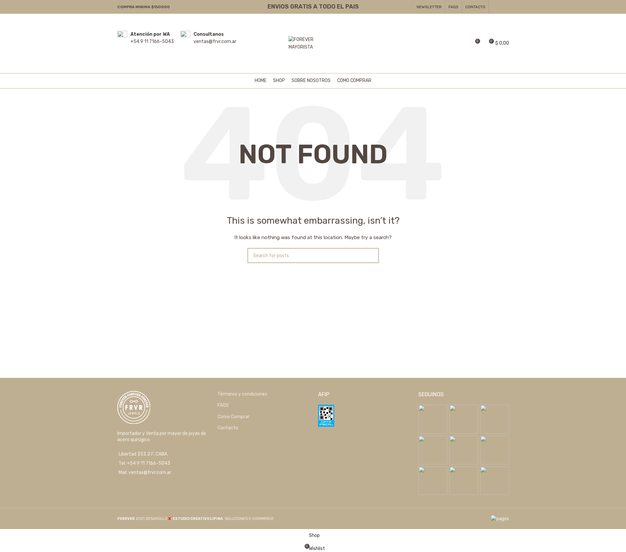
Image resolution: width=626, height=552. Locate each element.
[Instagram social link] (504, 6)
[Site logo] (313, 43)
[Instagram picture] (432, 419)
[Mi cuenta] (451, 43)
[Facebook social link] (496, 6)
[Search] (463, 43)
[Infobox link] (145, 43)
